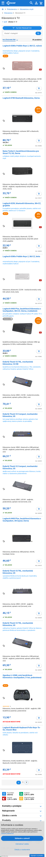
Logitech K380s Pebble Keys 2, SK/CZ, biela (21, 256)
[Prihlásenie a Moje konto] (36, 3)
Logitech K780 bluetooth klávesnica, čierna (21, 98)
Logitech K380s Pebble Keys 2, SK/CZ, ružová (22, 46)
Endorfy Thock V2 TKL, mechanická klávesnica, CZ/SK (18, 363)
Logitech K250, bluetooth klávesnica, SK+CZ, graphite (22, 204)
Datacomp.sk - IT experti (11, 3)
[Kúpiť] (39, 88)
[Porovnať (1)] (4, 331)
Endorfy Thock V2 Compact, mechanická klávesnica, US (20, 415)
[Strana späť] (18, 782)
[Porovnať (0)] (4, 593)
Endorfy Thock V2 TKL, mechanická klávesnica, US (18, 572)
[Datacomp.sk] (3, 9)
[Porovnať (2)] (4, 226)
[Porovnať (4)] (4, 174)
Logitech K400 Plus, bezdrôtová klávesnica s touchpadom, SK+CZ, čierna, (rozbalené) (22, 310)
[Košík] (41, 3)
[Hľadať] (31, 3)
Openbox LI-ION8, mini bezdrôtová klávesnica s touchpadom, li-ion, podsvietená (22, 676)
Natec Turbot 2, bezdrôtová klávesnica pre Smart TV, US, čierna (21, 152)
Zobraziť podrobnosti (7, 833)
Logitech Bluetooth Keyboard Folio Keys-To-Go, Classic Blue (21, 728)
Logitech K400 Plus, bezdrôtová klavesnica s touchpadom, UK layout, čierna (22, 519)
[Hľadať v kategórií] (38, 33)
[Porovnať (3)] (4, 698)
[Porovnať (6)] (4, 68)
